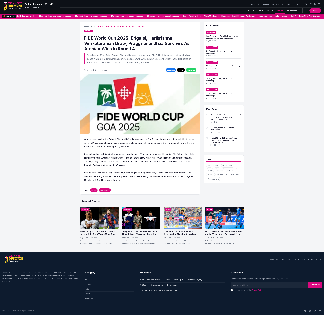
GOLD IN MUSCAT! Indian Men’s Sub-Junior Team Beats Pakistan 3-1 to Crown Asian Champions (223, 234)
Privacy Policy (292, 4)
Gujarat (251, 10)
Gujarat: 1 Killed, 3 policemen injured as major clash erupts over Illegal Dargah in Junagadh (225, 117)
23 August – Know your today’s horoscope (159, 16)
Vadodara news (213, 179)
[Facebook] (306, 4)
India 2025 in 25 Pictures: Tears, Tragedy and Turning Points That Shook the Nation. (224, 140)
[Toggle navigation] (305, 10)
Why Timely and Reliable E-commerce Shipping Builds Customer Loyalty (222, 37)
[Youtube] (319, 4)
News (217, 165)
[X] (315, 311)
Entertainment (293, 10)
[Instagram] (310, 4)
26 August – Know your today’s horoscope (51, 16)
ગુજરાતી (315, 11)
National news (227, 165)
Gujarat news (232, 170)
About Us (254, 4)
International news (233, 174)
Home (86, 26)
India (261, 10)
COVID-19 (219, 174)
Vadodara (219, 170)
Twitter (181, 70)
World (270, 10)
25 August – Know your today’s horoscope (87, 16)
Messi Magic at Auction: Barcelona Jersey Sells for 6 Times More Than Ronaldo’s (286, 16)
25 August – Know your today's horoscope (158, 290)
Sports (280, 10)
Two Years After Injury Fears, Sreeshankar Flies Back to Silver (180, 232)
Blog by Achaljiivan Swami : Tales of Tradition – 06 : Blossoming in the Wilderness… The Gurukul (215, 16)
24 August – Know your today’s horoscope (123, 16)
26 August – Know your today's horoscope (158, 285)
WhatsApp (191, 70)
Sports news (104, 190)
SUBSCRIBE (315, 285)
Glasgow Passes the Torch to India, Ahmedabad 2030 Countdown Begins (140, 232)
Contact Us (277, 4)
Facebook (171, 70)
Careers (265, 4)
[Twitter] (315, 4)
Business (89, 298)
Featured (211, 32)
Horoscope (212, 47)
